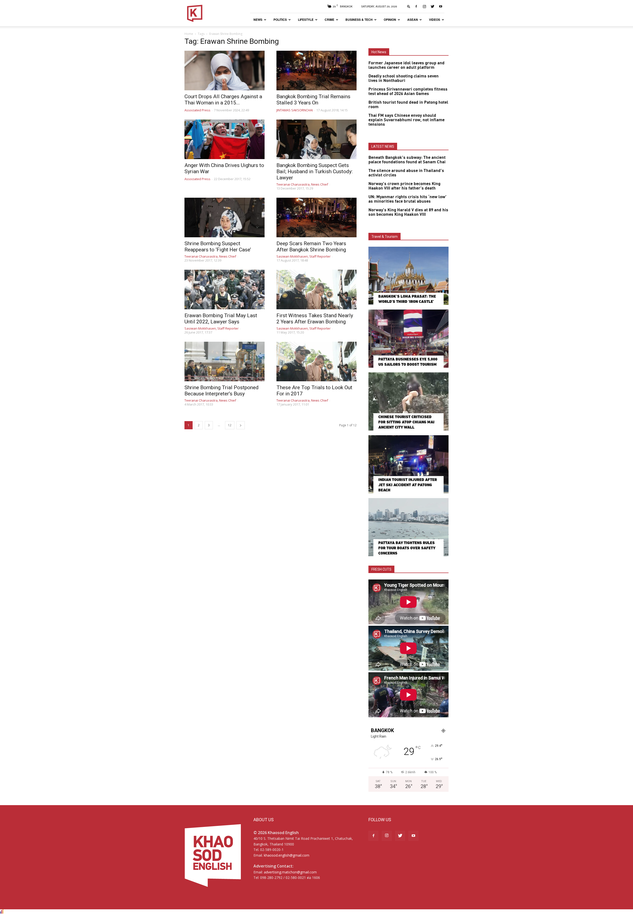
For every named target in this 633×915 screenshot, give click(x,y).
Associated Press (197, 110)
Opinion (390, 19)
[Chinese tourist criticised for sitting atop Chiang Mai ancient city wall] (408, 401)
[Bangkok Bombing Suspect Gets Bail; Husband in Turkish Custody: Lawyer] (316, 139)
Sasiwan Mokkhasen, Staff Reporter (303, 256)
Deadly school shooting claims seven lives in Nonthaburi (403, 78)
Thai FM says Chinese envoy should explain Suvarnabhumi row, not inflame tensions (406, 120)
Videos (434, 19)
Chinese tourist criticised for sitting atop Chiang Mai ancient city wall (406, 422)
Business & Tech (359, 19)
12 (229, 425)
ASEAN (412, 19)
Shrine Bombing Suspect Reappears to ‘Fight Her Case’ (217, 247)
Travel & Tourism (384, 237)
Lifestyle (306, 19)
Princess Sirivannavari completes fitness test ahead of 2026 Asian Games (408, 91)
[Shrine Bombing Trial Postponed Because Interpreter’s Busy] (224, 361)
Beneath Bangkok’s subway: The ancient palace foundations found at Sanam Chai (407, 159)
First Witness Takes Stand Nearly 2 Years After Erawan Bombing (314, 319)
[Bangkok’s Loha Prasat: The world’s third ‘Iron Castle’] (408, 276)
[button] (408, 6)
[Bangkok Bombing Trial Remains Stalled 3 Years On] (316, 70)
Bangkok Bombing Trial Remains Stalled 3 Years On (313, 100)
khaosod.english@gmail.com (286, 855)
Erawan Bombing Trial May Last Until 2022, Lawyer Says (220, 319)
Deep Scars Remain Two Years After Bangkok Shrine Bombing (311, 247)
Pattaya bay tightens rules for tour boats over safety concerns (406, 547)
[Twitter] (432, 6)
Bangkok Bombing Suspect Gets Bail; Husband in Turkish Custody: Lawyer (314, 171)
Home (188, 34)
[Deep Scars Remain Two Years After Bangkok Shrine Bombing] (316, 217)
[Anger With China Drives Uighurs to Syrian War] (224, 139)
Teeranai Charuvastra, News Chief (302, 184)
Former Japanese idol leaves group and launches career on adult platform (406, 65)
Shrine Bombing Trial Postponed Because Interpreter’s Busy (221, 391)
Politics (280, 19)
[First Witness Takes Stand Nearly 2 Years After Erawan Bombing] (316, 289)
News (257, 19)
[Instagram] (424, 6)
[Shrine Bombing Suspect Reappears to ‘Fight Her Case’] (224, 217)
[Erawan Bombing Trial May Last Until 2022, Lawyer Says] (224, 289)
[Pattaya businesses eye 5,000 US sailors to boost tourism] (408, 339)
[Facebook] (416, 6)
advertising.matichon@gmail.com (290, 872)
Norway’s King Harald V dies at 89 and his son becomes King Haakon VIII (408, 212)
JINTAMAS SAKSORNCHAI (294, 110)
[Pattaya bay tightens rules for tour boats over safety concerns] (408, 527)
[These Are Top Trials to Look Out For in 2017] (316, 361)
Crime (329, 19)
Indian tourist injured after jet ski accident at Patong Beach (407, 484)
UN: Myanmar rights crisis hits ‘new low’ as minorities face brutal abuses (407, 199)
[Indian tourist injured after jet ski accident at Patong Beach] (408, 464)
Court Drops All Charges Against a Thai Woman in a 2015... (223, 100)
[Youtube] (440, 6)
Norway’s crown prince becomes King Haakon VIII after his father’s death (404, 186)
